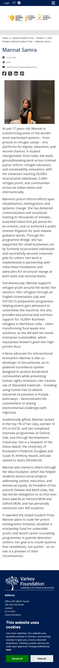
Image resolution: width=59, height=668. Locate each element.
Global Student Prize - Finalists (28, 37)
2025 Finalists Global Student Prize (21, 67)
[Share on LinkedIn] (16, 74)
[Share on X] (10, 74)
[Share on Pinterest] (22, 74)
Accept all (17, 658)
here (8, 649)
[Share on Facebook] (4, 74)
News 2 (6, 37)
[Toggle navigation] (53, 3)
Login (7, 2)
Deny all (42, 658)
